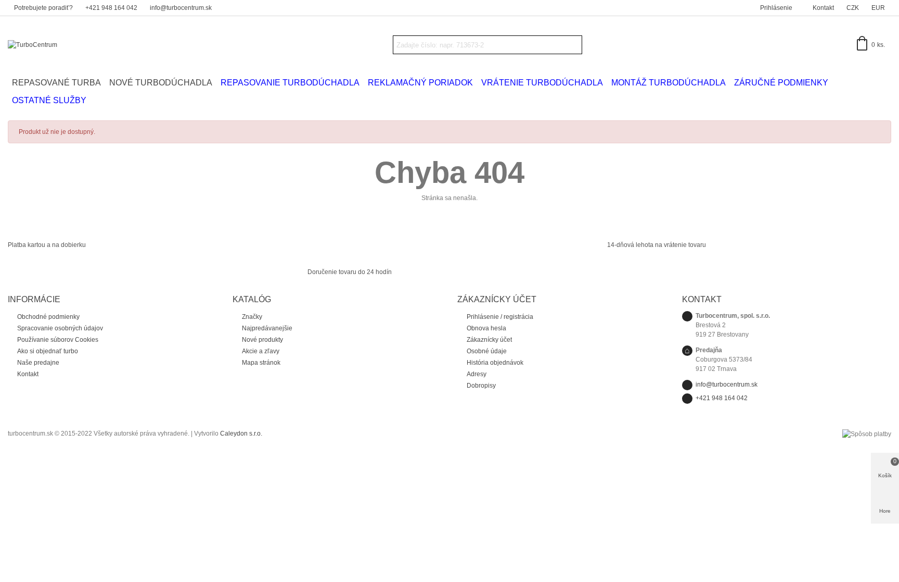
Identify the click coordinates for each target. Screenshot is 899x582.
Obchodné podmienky (48, 316)
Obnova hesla (486, 328)
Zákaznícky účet (489, 339)
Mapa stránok (261, 362)
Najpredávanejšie (267, 328)
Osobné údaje (487, 351)
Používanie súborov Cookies (57, 339)
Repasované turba (56, 82)
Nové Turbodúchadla (160, 82)
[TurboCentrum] (65, 45)
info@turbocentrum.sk (726, 384)
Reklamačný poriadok (420, 82)
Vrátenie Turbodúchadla (542, 82)
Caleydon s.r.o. (241, 433)
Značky (252, 316)
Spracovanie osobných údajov (60, 328)
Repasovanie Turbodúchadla (290, 82)
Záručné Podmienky (781, 82)
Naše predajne (38, 362)
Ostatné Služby (49, 100)
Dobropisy (481, 385)
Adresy (476, 374)
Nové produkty (262, 339)
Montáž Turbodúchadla (668, 82)
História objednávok (495, 362)
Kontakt (27, 374)
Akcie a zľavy (260, 351)
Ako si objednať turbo (47, 351)
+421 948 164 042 (722, 398)
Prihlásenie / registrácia (500, 316)
